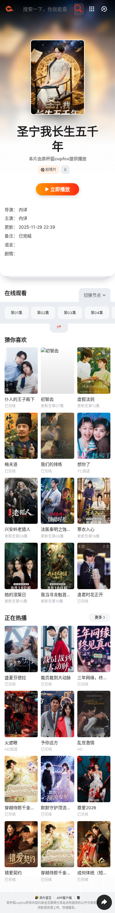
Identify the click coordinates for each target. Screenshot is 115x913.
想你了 (83, 464)
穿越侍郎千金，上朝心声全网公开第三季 (57, 872)
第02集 (43, 312)
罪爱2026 (86, 807)
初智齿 (47, 399)
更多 (98, 617)
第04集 (97, 312)
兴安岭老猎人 (17, 529)
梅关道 (11, 464)
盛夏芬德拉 (15, 677)
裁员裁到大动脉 (56, 677)
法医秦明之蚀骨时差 (57, 529)
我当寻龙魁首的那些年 (57, 594)
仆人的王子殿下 (20, 399)
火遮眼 (11, 742)
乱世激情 (85, 742)
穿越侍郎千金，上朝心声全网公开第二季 (21, 807)
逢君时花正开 (90, 594)
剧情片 (50, 169)
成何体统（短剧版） (93, 872)
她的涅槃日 (15, 594)
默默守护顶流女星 (57, 807)
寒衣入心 (85, 529)
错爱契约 (13, 872)
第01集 (16, 312)
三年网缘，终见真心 (93, 677)
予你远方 (49, 742)
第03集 (70, 312)
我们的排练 (51, 464)
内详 (23, 209)
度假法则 (85, 399)
